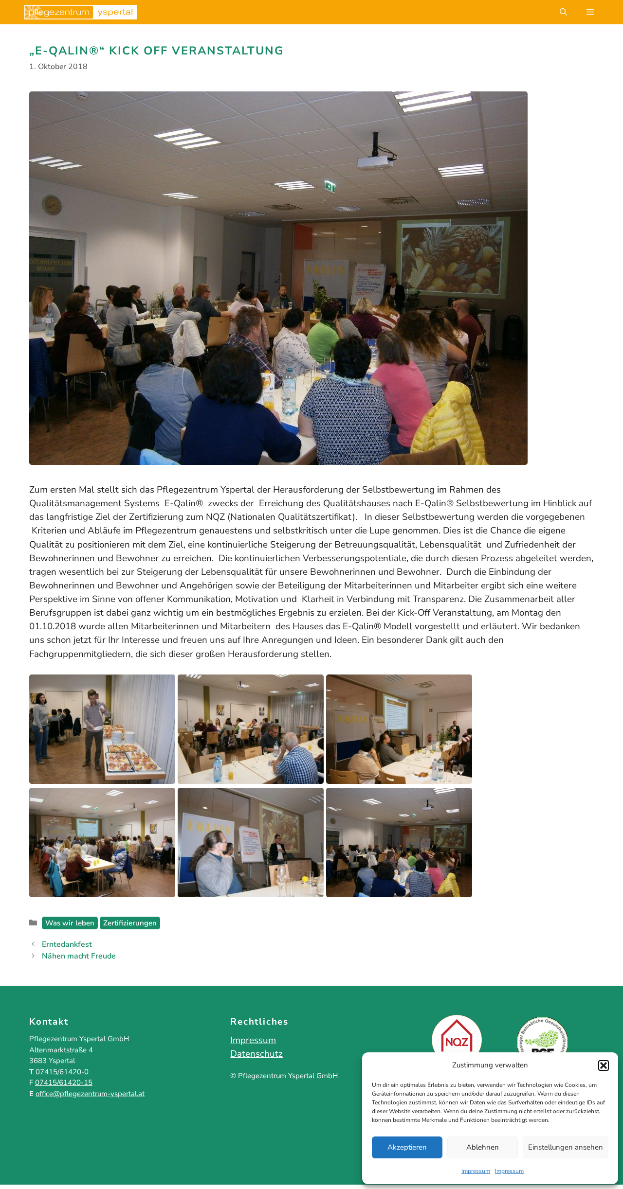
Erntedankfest (67, 944)
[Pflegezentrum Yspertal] (80, 12)
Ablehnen (482, 1147)
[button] (603, 1065)
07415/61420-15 (63, 1082)
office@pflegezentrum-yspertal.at (90, 1094)
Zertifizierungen (130, 923)
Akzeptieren (407, 1147)
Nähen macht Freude (79, 956)
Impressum (475, 1171)
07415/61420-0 (62, 1072)
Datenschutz (256, 1053)
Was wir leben (69, 923)
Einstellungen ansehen (565, 1147)
